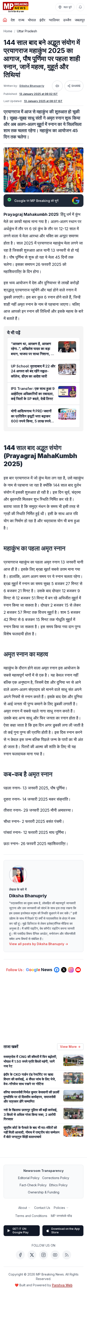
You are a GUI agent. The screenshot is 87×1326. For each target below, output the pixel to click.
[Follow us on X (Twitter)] (63, 969)
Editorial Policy (28, 1178)
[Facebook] (20, 1254)
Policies (59, 1208)
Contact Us (42, 1208)
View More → (70, 1047)
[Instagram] (43, 1254)
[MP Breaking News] (16, 7)
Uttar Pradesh (27, 31)
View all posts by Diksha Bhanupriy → (38, 944)
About (22, 1208)
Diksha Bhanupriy (31, 85)
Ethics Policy (58, 1185)
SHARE (76, 85)
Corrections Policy (55, 1178)
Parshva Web (62, 1285)
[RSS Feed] (66, 1254)
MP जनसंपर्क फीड (61, 1216)
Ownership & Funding (43, 1192)
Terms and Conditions (31, 1216)
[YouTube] (55, 1254)
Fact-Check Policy (33, 1185)
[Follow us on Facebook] (56, 969)
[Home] (5, 20)
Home (8, 31)
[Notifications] (80, 7)
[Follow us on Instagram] (71, 969)
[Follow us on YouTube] (78, 969)
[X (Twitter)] (31, 1254)
